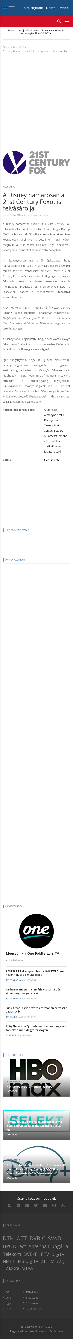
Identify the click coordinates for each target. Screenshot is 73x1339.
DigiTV (57, 1254)
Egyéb (9, 1303)
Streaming (12, 1035)
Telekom (12, 1254)
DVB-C (37, 1238)
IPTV (44, 1254)
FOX (46, 459)
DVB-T (30, 1254)
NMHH (9, 1261)
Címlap (6, 47)
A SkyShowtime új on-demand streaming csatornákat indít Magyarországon (36, 1028)
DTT (8, 960)
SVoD (54, 1238)
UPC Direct (14, 1246)
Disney (55, 459)
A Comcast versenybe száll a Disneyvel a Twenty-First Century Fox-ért (54, 420)
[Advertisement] (36, 93)
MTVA (27, 1268)
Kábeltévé (18, 47)
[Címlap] (9, 8)
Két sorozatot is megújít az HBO (29, 1086)
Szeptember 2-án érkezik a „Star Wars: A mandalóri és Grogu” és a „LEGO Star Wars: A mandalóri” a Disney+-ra (35, 1169)
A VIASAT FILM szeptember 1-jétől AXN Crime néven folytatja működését (35, 973)
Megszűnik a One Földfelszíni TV (32, 953)
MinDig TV (28, 1261)
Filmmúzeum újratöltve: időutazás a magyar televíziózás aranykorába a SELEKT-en (36, 32)
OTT (21, 1238)
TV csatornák (14, 980)
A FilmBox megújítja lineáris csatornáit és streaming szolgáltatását (33, 991)
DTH (8, 1238)
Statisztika (32, 1297)
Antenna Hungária (48, 1246)
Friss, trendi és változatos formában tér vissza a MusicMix (36, 1009)
